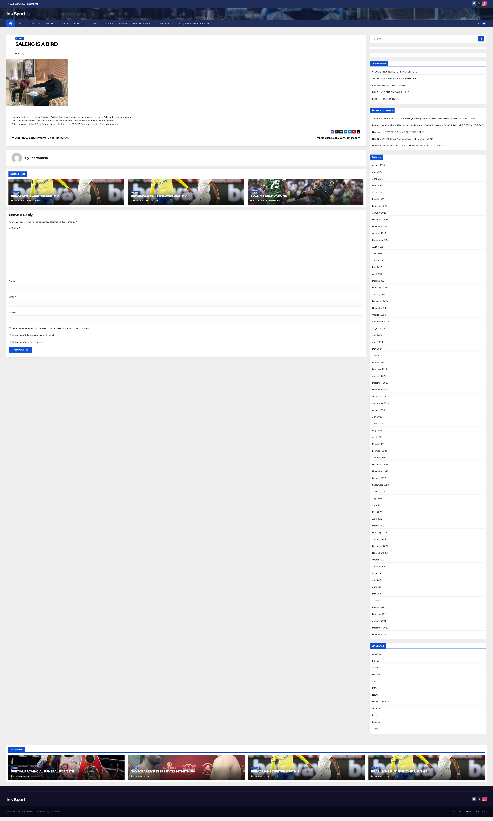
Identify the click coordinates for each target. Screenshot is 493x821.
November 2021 (380, 553)
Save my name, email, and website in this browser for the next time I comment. (50, 328)
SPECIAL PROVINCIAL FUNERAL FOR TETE (394, 71)
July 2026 (377, 172)
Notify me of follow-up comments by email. (33, 335)
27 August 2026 (141, 776)
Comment (14, 228)
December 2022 (380, 464)
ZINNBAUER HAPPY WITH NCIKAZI (337, 138)
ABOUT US (34, 24)
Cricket (375, 667)
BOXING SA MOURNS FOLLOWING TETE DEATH (418, 145)
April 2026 (377, 192)
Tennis (375, 729)
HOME (21, 24)
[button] (479, 23)
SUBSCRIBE (468, 812)
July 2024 (377, 335)
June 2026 (377, 178)
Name (13, 281)
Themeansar (55, 812)
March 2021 (378, 607)
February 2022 (379, 532)
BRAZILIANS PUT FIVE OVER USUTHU (159, 196)
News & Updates (380, 701)
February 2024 (379, 369)
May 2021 (377, 593)
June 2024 (377, 342)
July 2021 (377, 580)
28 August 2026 (21, 776)
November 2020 (380, 634)
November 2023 (380, 389)
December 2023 (380, 383)
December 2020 (380, 627)
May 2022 (377, 512)
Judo (374, 681)
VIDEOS (65, 24)
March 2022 (378, 525)
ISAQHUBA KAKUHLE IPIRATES (194, 24)
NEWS (95, 24)
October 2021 (379, 559)
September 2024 (380, 321)
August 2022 (378, 491)
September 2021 (380, 566)
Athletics (376, 654)
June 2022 (377, 505)
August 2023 (378, 410)
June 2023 (377, 423)
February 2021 (379, 614)
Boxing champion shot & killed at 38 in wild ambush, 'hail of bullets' (406, 125)
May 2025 (377, 267)
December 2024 (380, 301)
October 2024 (379, 315)
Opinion (376, 708)
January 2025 (379, 294)
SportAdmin (39, 158)
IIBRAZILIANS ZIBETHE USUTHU (35, 196)
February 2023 (379, 451)
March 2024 (378, 362)
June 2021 (377, 587)
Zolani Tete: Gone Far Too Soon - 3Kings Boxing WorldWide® (403, 118)
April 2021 (377, 600)
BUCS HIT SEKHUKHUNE (268, 196)
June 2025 (377, 260)
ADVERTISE (457, 812)
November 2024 (380, 308)
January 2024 (379, 376)
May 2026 (377, 185)
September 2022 (380, 485)
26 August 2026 (261, 776)
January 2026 (379, 213)
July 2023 (377, 417)
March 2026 (378, 199)
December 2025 (380, 219)
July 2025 (377, 253)
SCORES (123, 24)
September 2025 (380, 240)
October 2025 (379, 233)
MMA (375, 688)
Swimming (377, 722)
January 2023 (379, 457)
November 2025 (380, 226)
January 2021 (379, 621)
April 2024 (377, 355)
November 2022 (380, 471)
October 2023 (379, 396)
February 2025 (379, 287)
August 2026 (378, 165)
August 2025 (378, 247)
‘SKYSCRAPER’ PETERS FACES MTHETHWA (395, 78)
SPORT (50, 24)
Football (19, 38)
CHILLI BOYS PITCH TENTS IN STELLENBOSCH (42, 138)
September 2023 (380, 403)
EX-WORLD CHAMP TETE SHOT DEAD (457, 118)
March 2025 (378, 281)
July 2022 (377, 498)
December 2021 (380, 546)
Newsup (43, 812)
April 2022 (377, 519)
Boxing (375, 661)
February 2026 (379, 206)
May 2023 (377, 430)
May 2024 (377, 349)
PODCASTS (80, 24)
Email (12, 296)
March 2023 (378, 444)
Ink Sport (15, 13)
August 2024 (378, 328)
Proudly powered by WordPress (19, 812)
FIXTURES (108, 24)
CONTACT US (166, 24)
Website (13, 312)
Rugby (375, 715)
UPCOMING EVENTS (143, 24)
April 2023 (377, 437)
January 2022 (379, 539)
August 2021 (378, 573)
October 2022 (379, 478)
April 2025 (377, 274)
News (375, 695)
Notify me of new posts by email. (28, 342)
